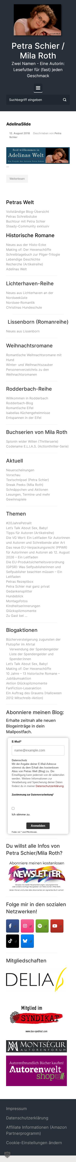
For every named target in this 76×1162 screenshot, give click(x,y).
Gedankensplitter (19, 591)
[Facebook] (12, 926)
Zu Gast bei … (16, 616)
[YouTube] (56, 926)
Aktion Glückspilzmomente (26, 683)
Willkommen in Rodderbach (27, 398)
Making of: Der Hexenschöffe (28, 250)
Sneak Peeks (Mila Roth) (24, 485)
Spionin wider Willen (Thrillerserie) (32, 441)
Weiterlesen (17, 178)
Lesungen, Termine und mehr (28, 494)
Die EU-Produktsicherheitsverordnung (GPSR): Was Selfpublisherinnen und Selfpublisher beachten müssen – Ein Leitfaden (35, 569)
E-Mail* (16, 741)
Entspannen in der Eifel (23, 418)
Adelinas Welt (16, 269)
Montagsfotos (17, 601)
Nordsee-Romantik (20, 302)
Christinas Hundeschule (24, 307)
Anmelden (38, 825)
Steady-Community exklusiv (27, 226)
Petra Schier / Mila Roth (38, 51)
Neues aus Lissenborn (23, 331)
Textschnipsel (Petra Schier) (27, 480)
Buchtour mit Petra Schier (25, 221)
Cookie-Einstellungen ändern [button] (34, 1142)
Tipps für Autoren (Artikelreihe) (30, 533)
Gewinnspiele (16, 499)
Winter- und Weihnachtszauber (29, 365)
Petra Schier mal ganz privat (28, 586)
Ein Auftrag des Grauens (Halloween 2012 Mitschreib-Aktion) (34, 695)
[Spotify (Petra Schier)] (42, 926)
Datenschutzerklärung (50, 786)
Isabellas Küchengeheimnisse (28, 413)
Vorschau (13, 475)
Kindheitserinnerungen (23, 606)
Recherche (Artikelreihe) (24, 264)
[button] (7, 1154)
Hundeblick (14, 596)
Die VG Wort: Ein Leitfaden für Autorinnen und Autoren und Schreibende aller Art (38, 540)
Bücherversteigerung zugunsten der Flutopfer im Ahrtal (33, 641)
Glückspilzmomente (21, 611)
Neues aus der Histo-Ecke (26, 245)
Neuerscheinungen (20, 470)
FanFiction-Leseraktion (23, 688)
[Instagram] (27, 926)
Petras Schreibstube (21, 216)
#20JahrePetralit (19, 523)
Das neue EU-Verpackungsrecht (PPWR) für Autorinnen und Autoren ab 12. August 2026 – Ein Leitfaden (38, 552)
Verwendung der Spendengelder (34, 649)
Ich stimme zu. (21, 814)
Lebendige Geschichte (23, 259)
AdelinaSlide (18, 124)
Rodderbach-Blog (19, 403)
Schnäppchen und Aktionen (27, 489)
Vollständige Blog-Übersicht (27, 212)
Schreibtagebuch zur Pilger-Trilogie (33, 254)
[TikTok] (12, 941)
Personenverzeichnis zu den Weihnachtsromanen (27, 372)
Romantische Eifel (19, 408)
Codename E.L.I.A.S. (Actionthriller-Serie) (37, 446)
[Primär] (38, 88)
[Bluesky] (27, 941)
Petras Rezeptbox (19, 581)
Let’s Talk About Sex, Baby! (27, 528)
